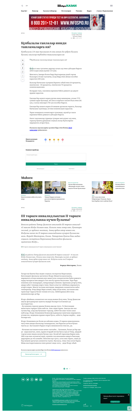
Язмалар (35, 11)
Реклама (79, 11)
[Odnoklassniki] (32, 379)
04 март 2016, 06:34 (77, 209)
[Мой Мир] (22, 75)
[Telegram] (22, 64)
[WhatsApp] (22, 71)
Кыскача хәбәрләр (50, 11)
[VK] (23, 379)
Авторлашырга (40, 168)
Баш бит (24, 11)
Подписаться (115, 402)
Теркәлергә (71, 168)
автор (23, 33)
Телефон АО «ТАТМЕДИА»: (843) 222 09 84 (92, 387)
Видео (89, 11)
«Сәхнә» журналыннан (104, 11)
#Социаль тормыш (77, 33)
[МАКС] (40, 379)
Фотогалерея (66, 11)
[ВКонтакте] (22, 60)
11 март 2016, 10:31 (77, 35)
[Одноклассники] (22, 68)
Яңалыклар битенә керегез (32, 354)
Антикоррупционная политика (90, 385)
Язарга (56, 164)
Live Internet (85, 406)
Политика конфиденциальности (59, 404)
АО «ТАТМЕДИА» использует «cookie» (60, 400)
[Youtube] (36, 379)
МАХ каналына (55, 350)
